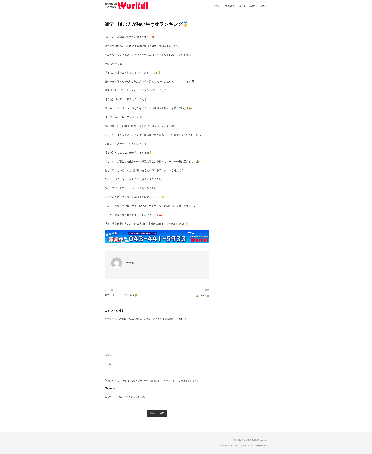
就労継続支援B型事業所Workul (253, 440)
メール (109, 364)
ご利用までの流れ (247, 5)
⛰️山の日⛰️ (202, 295)
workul (130, 262)
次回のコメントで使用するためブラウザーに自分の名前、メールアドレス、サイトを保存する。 (154, 380)
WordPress (235, 446)
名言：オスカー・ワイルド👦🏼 (121, 295)
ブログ (264, 5)
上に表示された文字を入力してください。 (125, 396)
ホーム (217, 5)
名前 (108, 355)
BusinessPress (260, 446)
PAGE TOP (361, 438)
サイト (108, 373)
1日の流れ (230, 5)
